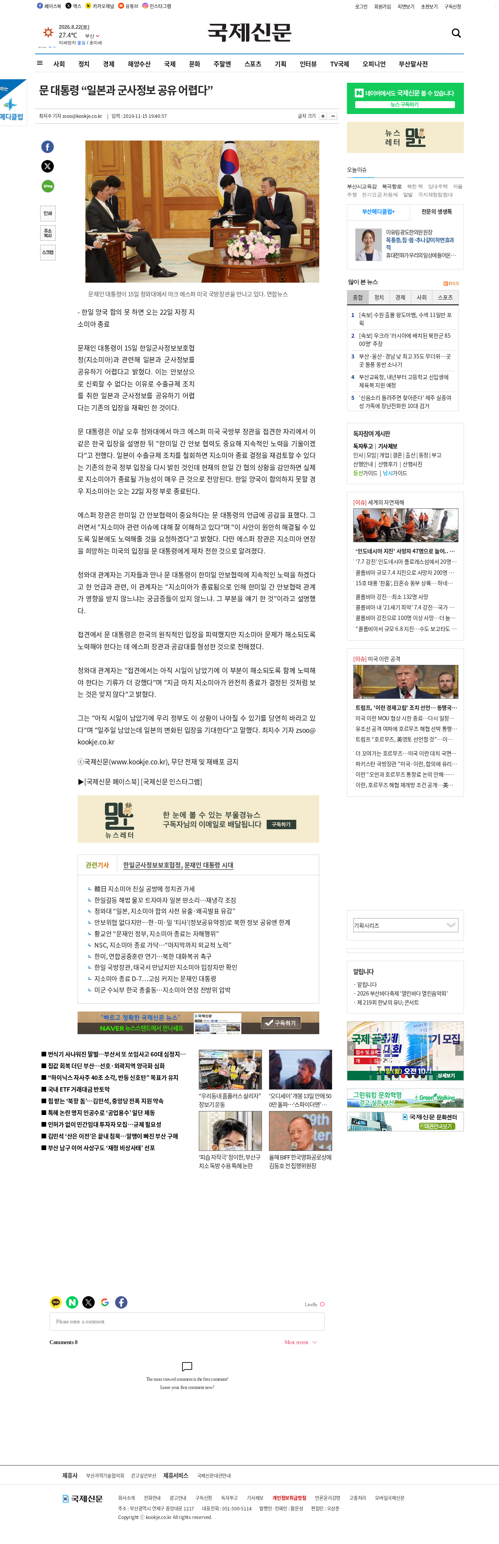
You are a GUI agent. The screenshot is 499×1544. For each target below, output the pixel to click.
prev (351, 1048)
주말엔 (222, 63)
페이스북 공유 (47, 148)
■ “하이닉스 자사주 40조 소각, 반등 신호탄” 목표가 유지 (110, 1077)
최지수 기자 (50, 115)
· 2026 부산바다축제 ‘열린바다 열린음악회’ (400, 993)
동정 (423, 455)
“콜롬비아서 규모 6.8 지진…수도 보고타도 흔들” (410, 628)
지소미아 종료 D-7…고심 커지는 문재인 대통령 (155, 978)
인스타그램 (160, 6)
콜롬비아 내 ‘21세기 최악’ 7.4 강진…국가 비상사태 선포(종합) (425, 607)
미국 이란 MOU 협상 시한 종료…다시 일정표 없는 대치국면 (421, 718)
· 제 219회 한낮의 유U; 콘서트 (386, 1002)
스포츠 (253, 63)
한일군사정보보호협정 (152, 864)
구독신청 (452, 6)
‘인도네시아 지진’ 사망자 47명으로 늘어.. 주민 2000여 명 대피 (425, 551)
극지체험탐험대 (435, 195)
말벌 (408, 195)
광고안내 (178, 1497)
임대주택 (438, 186)
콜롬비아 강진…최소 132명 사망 (392, 596)
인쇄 (47, 214)
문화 (195, 63)
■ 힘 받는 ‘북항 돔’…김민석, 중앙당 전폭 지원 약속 (102, 1101)
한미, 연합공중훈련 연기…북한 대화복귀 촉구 (153, 956)
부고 (436, 455)
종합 (358, 297)
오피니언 (374, 63)
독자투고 (229, 1497)
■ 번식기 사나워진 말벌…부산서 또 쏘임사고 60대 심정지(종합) (118, 1054)
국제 (170, 63)
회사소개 (126, 1497)
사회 (59, 63)
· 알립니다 (365, 984)
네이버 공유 (47, 187)
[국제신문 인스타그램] (171, 781)
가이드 (365, 473)
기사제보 (255, 1497)
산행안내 (363, 464)
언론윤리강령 (327, 1497)
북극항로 (392, 186)
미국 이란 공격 (376, 658)
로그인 (361, 6)
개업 (384, 455)
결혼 (397, 455)
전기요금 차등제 (380, 195)
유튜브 (132, 6)
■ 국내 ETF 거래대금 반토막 (75, 1089)
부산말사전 (413, 63)
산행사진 (412, 464)
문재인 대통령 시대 (209, 864)
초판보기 (429, 6)
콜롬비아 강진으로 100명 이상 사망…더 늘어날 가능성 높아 (421, 618)
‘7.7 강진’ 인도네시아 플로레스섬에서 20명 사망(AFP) (416, 561)
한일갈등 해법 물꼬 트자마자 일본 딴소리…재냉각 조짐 (165, 900)
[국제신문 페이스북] (112, 781)
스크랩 (47, 253)
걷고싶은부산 (143, 1475)
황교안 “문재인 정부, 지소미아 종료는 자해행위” (156, 933)
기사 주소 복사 (47, 233)
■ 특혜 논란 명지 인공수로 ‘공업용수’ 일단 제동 (98, 1112)
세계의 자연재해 (378, 502)
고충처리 (357, 1497)
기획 (281, 63)
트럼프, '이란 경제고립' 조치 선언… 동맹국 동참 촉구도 (417, 707)
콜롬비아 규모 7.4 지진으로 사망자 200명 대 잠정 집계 (416, 572)
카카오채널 (103, 6)
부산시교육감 (362, 186)
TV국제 (339, 63)
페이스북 (52, 6)
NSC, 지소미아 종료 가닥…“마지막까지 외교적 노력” (163, 944)
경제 (109, 63)
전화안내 (152, 1497)
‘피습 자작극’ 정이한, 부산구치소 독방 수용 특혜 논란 (229, 1161)
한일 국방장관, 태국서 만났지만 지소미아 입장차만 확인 (165, 967)
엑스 (77, 6)
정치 (84, 63)
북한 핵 (415, 186)
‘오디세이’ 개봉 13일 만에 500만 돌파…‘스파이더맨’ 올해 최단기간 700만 (300, 1104)
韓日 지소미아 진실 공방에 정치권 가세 (144, 888)
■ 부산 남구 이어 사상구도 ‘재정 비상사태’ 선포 (98, 1147)
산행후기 (388, 464)
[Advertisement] (257, 355)
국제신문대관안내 (214, 1475)
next (459, 1048)
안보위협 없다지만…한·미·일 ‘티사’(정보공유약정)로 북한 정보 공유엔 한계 (192, 922)
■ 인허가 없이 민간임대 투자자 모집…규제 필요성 (101, 1124)
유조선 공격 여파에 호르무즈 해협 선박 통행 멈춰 (409, 728)
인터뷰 (308, 63)
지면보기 (406, 6)
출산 (410, 455)
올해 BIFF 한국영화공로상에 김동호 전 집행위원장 (300, 1161)
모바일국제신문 (390, 1497)
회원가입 (382, 6)
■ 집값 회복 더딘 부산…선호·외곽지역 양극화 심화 (103, 1065)
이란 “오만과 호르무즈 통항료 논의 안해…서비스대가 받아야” (424, 774)
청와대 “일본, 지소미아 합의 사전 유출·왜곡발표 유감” (164, 910)
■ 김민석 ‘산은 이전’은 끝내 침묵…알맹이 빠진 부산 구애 (109, 1136)
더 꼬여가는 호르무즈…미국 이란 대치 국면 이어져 (411, 753)
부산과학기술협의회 (105, 1475)
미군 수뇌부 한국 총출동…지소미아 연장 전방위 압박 (162, 989)
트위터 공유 (47, 167)
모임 (371, 455)
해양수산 (139, 63)
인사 (358, 455)
